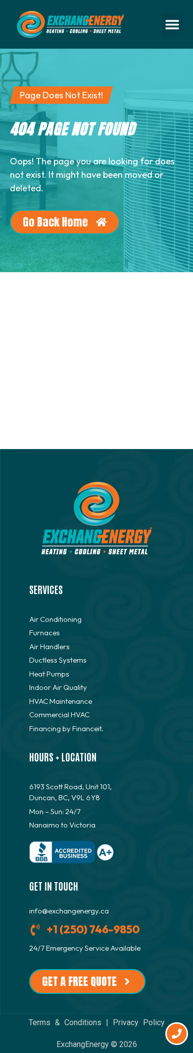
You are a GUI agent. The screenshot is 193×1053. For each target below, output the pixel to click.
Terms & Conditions (65, 1022)
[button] (172, 24)
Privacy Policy (139, 1022)
